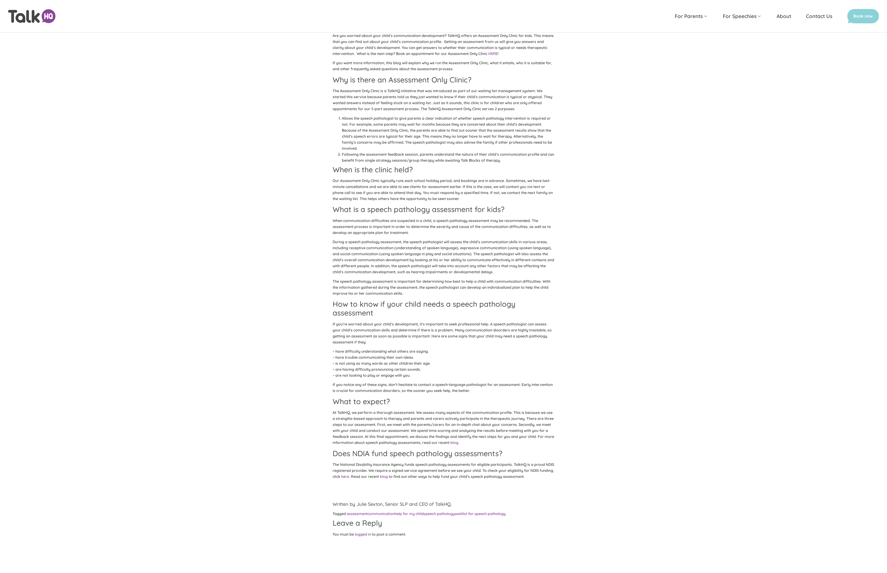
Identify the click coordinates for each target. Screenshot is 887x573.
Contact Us (819, 16)
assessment (357, 513)
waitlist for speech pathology (480, 513)
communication (381, 513)
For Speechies (740, 16)
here (345, 476)
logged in (363, 534)
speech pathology (439, 513)
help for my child (409, 513)
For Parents (689, 16)
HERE (493, 53)
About (784, 16)
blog (454, 442)
